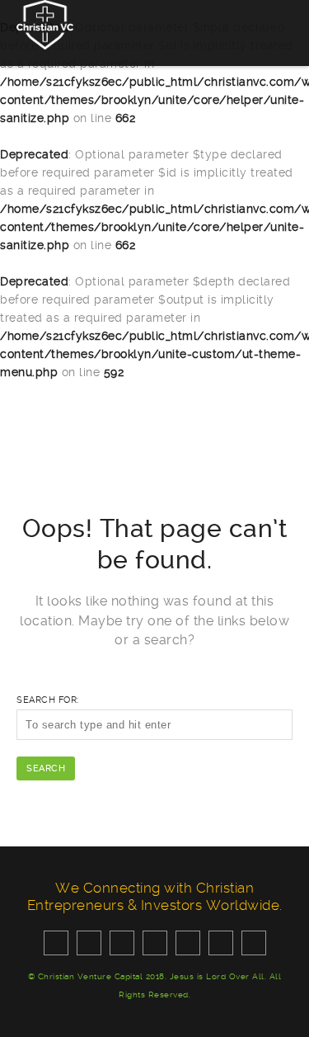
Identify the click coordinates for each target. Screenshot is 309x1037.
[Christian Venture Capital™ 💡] (44, 24)
